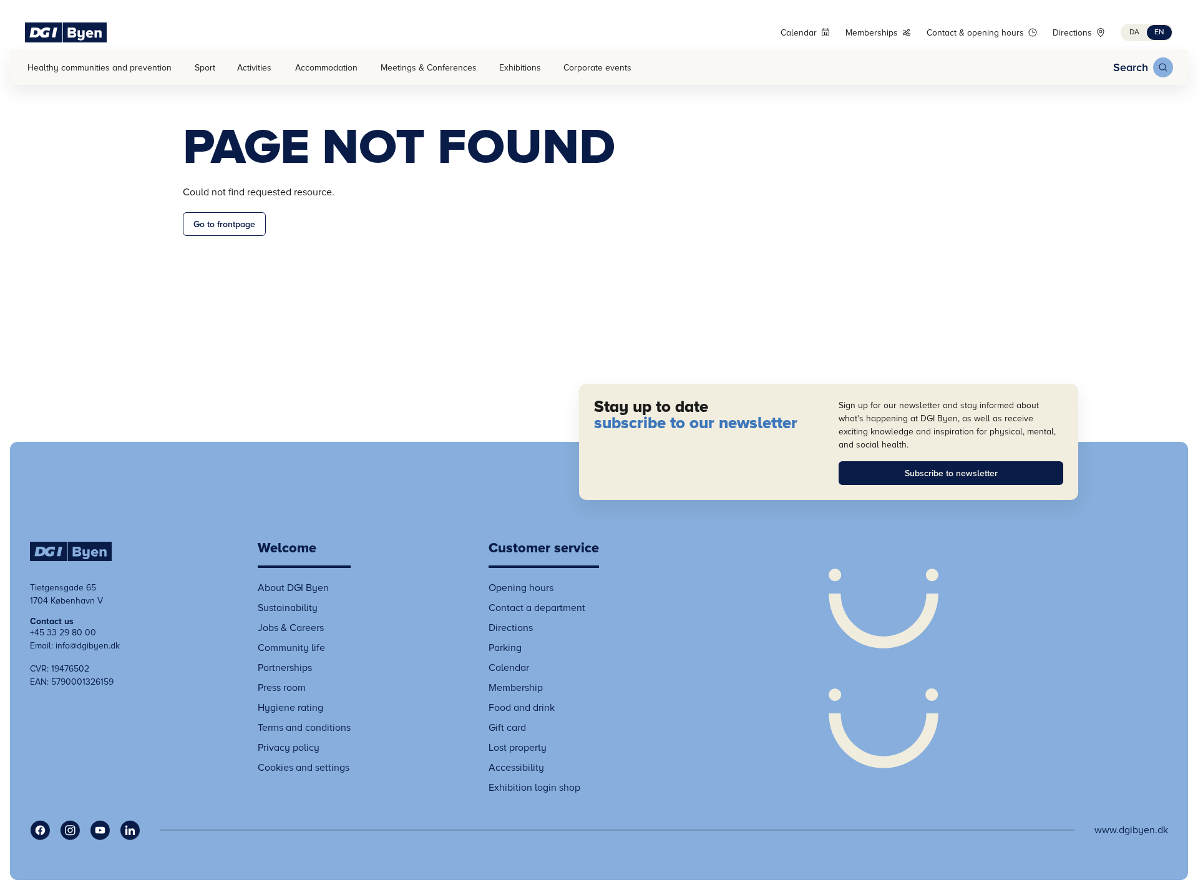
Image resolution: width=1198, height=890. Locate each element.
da (1134, 32)
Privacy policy (288, 747)
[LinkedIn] (130, 830)
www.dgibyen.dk (1131, 830)
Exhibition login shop (534, 787)
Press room (282, 688)
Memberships (871, 32)
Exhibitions (520, 67)
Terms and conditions (304, 727)
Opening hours (521, 588)
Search (1130, 67)
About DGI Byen (293, 588)
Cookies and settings (303, 767)
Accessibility (516, 767)
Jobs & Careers (291, 628)
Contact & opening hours (975, 32)
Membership (516, 688)
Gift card (507, 727)
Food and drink (522, 708)
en (1159, 32)
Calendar (799, 32)
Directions (1072, 32)
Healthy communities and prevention (99, 67)
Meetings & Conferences (429, 67)
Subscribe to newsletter (951, 473)
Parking (505, 648)
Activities (254, 67)
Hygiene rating (290, 708)
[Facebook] (40, 830)
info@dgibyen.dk (88, 645)
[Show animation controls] (883, 668)
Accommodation (326, 67)
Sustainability (288, 608)
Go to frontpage (224, 224)
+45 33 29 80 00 (63, 632)
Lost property (518, 747)
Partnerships (285, 668)
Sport (205, 67)
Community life (291, 648)
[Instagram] (70, 830)
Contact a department (537, 608)
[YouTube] (100, 830)
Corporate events (597, 67)
